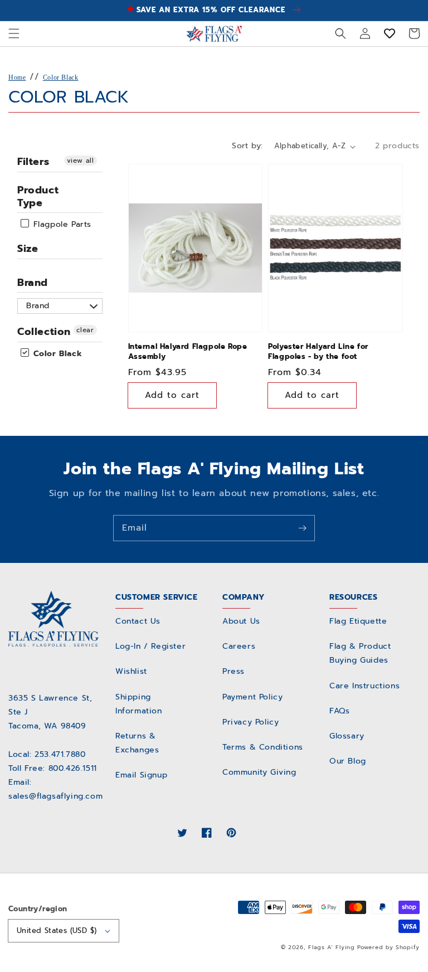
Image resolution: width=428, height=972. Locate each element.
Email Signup (141, 775)
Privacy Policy (250, 722)
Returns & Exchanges (137, 743)
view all (80, 160)
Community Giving (259, 772)
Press (233, 671)
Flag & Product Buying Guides (360, 653)
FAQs (339, 711)
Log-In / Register (150, 646)
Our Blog (347, 761)
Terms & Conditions (262, 747)
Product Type (38, 196)
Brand (32, 282)
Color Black (61, 77)
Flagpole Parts (60, 224)
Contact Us (137, 621)
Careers (238, 646)
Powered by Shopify (388, 947)
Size (27, 248)
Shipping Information (138, 704)
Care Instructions (364, 686)
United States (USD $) (56, 930)
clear (85, 330)
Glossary (346, 736)
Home (17, 77)
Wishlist (131, 671)
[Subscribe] (302, 528)
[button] (14, 33)
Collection (44, 331)
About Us (241, 621)
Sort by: (247, 146)
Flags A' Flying (331, 947)
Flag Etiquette (358, 621)
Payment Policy (252, 697)
